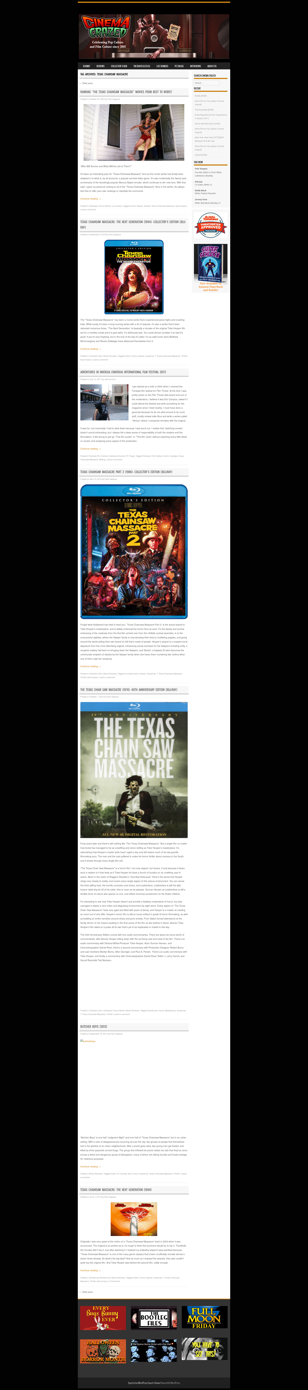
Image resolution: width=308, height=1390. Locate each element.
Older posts (86, 83)
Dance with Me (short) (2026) (207, 123)
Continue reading (90, 198)
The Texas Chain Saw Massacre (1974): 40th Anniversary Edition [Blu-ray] (128, 690)
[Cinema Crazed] (154, 57)
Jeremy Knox (110, 379)
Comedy (128, 673)
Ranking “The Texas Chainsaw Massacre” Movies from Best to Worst (126, 92)
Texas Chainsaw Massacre (163, 206)
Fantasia (146, 456)
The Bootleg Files (141, 66)
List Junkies (162, 66)
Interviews (195, 66)
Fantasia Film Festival (98, 456)
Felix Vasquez (114, 99)
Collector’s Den (119, 66)
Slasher (147, 206)
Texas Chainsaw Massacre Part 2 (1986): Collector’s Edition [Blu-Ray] (126, 472)
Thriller (184, 356)
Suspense (149, 356)
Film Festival (156, 456)
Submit (86, 66)
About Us (212, 66)
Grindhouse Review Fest (100, 1277)
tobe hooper (181, 206)
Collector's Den (95, 356)
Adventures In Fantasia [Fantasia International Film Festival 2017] (123, 372)
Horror (133, 206)
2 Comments (114, 1281)
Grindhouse (153, 1010)
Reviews (101, 66)
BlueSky (209, 175)
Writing (102, 459)
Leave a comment (88, 209)
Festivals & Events (117, 456)
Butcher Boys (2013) (93, 1026)
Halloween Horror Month (100, 206)
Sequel (140, 206)
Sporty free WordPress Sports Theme (144, 1383)
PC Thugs (179, 66)
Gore (130, 1173)
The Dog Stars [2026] (204, 109)
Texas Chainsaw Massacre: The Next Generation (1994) (116, 1190)
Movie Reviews (110, 356)
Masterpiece (170, 1010)
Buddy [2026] (200, 95)
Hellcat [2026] (201, 154)
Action (128, 356)
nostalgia (174, 456)
